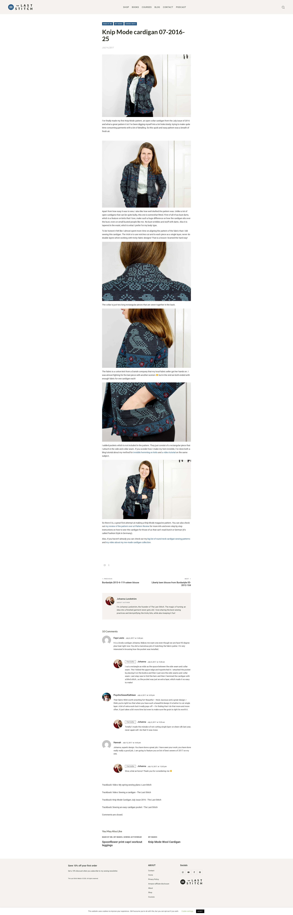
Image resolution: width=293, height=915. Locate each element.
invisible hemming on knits (145, 452)
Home (150, 875)
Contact (151, 871)
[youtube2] (188, 872)
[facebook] (194, 872)
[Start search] (283, 7)
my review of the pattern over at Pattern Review (127, 526)
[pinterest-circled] (199, 872)
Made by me (107, 24)
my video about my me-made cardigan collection (128, 542)
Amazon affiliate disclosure (158, 884)
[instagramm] (182, 872)
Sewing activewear (132, 837)
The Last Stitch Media (74, 878)
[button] (105, 565)
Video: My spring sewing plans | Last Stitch (132, 785)
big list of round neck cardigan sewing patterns (168, 539)
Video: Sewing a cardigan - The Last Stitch (132, 792)
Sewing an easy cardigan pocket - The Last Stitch (135, 807)
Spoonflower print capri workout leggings (122, 843)
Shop (150, 892)
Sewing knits (131, 24)
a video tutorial (169, 452)
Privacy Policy (153, 879)
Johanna (141, 661)
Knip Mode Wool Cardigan (164, 842)
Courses (151, 897)
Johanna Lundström (127, 599)
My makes (118, 24)
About (150, 888)
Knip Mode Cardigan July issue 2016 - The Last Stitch (137, 800)
